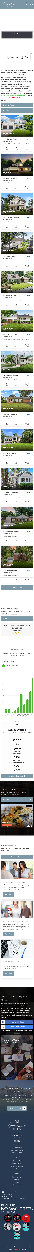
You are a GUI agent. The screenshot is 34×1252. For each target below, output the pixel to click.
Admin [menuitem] (5, 1247)
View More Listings (17, 587)
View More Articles (17, 857)
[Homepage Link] (9, 4)
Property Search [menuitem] (17, 1166)
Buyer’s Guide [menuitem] (17, 1169)
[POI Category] (7, 57)
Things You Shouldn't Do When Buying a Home (15, 921)
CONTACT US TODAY (15, 1108)
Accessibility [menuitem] (27, 1247)
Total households (17, 744)
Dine (7, 799)
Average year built (17, 752)
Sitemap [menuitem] (20, 1247)
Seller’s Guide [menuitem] (17, 1153)
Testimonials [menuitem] (17, 1180)
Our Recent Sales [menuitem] (17, 1150)
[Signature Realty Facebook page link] (14, 1135)
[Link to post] (17, 870)
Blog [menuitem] (17, 1182)
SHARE (29, 806)
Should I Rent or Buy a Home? (11, 961)
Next (31, 816)
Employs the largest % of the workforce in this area (17, 733)
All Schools (6, 618)
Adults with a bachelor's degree (17, 761)
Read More (8, 894)
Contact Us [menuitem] (17, 1185)
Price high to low (9, 105)
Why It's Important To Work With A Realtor (14, 882)
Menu (31, 4)
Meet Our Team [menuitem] (17, 1177)
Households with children (17, 770)
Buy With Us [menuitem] (17, 1161)
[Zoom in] (32, 53)
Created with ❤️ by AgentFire (17, 1249)
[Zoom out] (32, 56)
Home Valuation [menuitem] (17, 1147)
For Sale (6, 110)
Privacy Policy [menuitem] (11, 1247)
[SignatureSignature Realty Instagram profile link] (19, 1135)
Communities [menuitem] (17, 1163)
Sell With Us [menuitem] (17, 1145)
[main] (17, 540)
